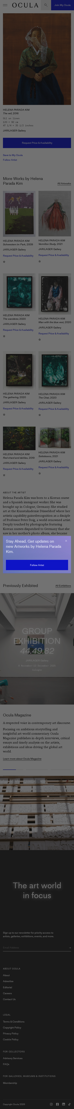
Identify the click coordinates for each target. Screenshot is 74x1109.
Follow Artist (37, 565)
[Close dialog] (66, 541)
